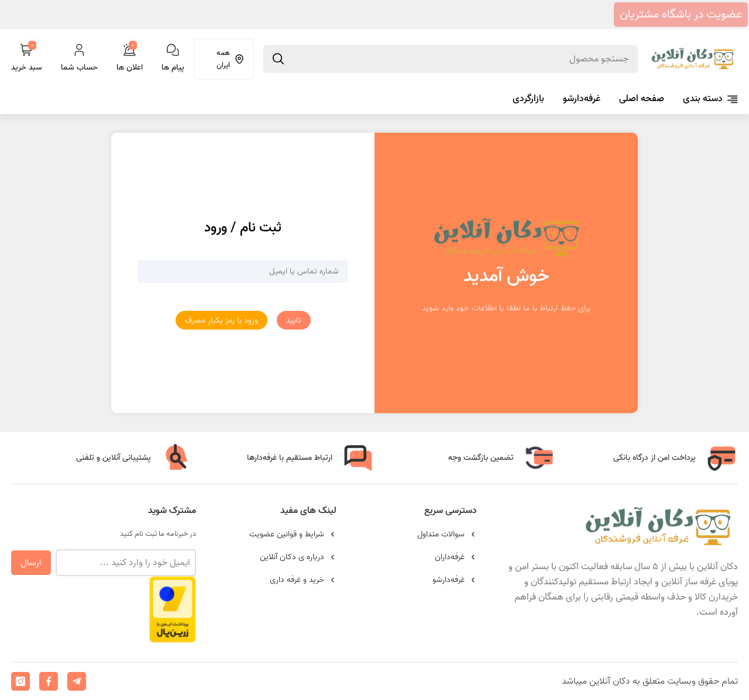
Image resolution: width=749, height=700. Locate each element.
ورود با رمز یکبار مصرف (221, 320)
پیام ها (173, 67)
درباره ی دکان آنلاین (292, 557)
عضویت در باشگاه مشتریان (681, 14)
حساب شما (79, 67)
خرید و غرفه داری (297, 580)
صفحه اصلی (641, 98)
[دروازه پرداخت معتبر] (172, 637)
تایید (293, 320)
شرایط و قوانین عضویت (286, 534)
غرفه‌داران (450, 557)
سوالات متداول (441, 534)
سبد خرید (26, 59)
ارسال (31, 562)
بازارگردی (528, 98)
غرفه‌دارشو (581, 98)
